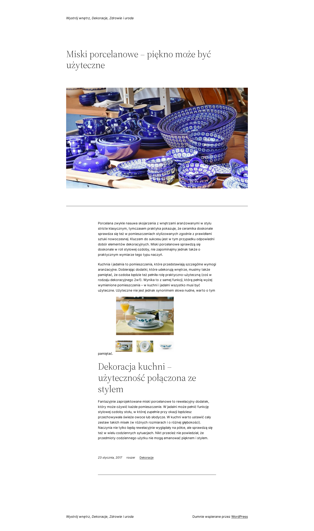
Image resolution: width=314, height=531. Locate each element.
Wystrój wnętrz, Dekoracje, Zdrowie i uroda (100, 18)
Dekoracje (147, 457)
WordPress (239, 516)
